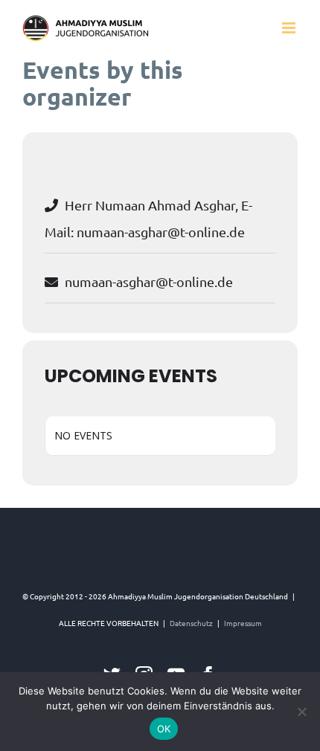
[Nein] (301, 711)
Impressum (243, 622)
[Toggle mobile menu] (290, 28)
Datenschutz (191, 622)
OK (164, 729)
